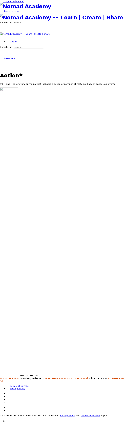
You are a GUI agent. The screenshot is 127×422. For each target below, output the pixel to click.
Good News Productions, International (66, 378)
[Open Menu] (1, 12)
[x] (8, 410)
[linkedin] (8, 402)
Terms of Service (90, 415)
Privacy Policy (67, 415)
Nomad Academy (9, 378)
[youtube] (8, 407)
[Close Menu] (1, 36)
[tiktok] (8, 404)
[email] (8, 393)
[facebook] (8, 396)
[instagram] (8, 399)
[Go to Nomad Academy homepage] (25, 6)
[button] (63, 420)
